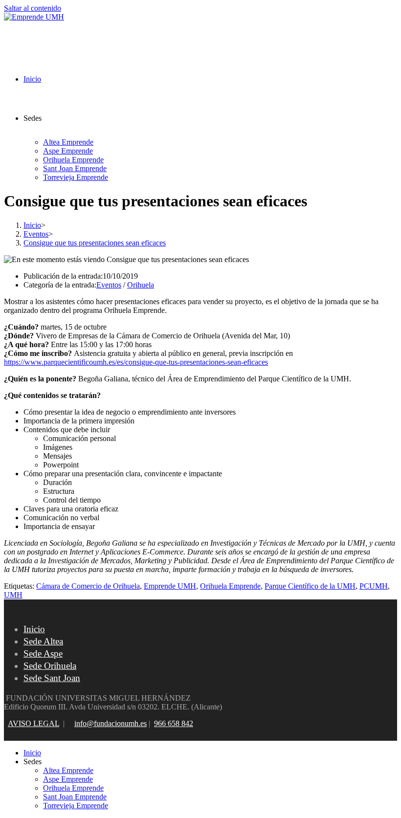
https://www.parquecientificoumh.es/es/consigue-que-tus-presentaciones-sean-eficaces (136, 362)
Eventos (108, 285)
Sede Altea (43, 641)
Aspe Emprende (68, 779)
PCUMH (373, 586)
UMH (13, 595)
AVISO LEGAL (33, 723)
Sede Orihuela (49, 666)
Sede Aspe (43, 653)
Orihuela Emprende (230, 586)
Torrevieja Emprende (75, 805)
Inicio (34, 629)
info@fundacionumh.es (110, 723)
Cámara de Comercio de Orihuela (88, 586)
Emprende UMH (170, 586)
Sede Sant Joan (51, 678)
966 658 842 (173, 723)
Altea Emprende (68, 770)
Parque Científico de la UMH (310, 586)
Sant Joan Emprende (75, 797)
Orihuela (140, 285)
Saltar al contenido (32, 8)
